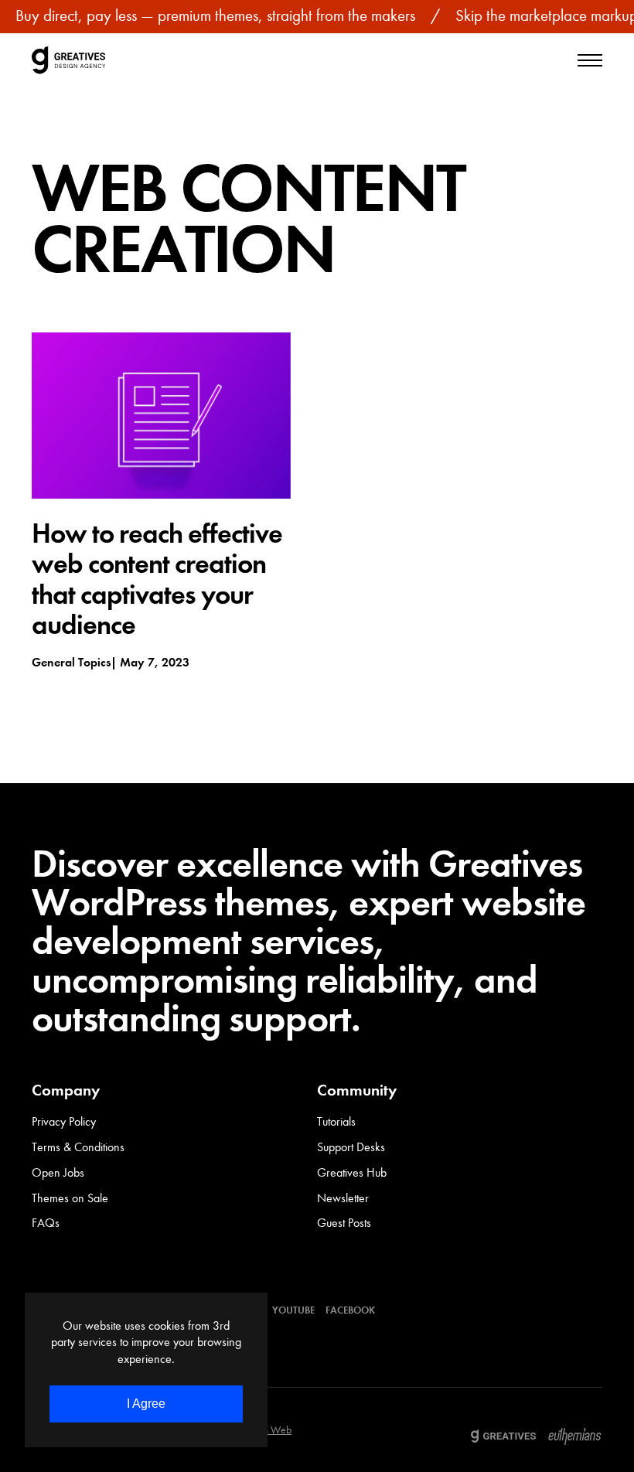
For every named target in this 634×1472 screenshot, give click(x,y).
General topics (71, 662)
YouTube (293, 1310)
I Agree (146, 1403)
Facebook (350, 1310)
